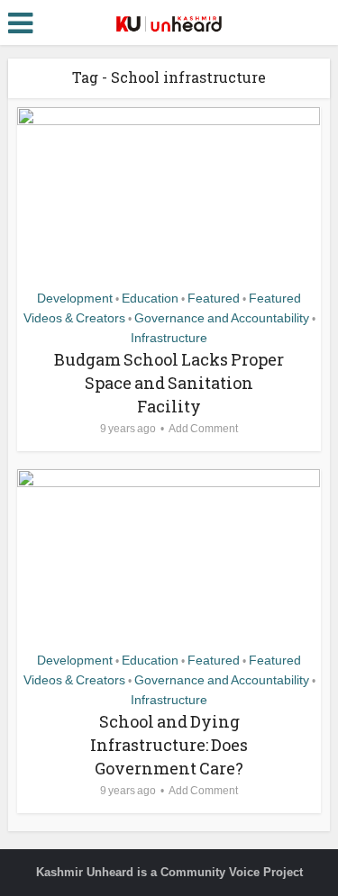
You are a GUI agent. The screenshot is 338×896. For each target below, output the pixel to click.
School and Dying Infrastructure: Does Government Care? (169, 744)
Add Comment (203, 428)
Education (150, 298)
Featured (213, 298)
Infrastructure (169, 337)
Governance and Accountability (221, 318)
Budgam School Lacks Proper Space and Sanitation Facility (169, 382)
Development (75, 298)
